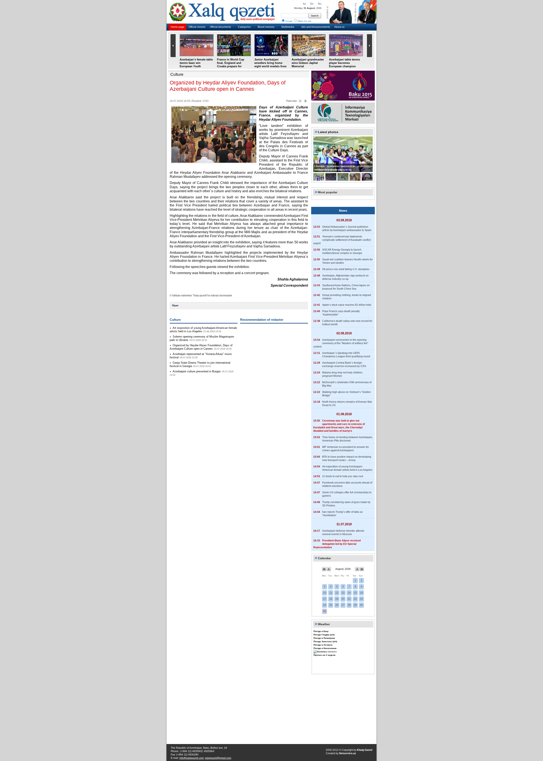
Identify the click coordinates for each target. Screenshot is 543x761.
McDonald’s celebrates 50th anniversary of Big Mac (346, 384)
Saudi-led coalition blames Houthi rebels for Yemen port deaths (347, 261)
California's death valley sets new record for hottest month (347, 323)
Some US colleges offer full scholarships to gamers (346, 494)
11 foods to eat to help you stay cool (342, 476)
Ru (319, 3)
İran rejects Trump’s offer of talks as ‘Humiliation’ (342, 513)
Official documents (220, 26)
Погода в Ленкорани (324, 638)
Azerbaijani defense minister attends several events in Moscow (343, 532)
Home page (177, 26)
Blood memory (266, 26)
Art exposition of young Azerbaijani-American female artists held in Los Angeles (347, 468)
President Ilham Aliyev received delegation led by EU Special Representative (337, 544)
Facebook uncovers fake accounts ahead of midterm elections (347, 484)
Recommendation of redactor (261, 319)
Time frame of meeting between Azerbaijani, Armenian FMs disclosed (347, 439)
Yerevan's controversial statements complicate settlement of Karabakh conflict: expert (342, 240)
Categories (244, 26)
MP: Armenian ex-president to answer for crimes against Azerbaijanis (345, 449)
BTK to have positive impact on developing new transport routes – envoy (346, 458)
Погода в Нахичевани (324, 648)
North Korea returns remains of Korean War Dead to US (347, 403)
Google (288, 21)
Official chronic (197, 26)
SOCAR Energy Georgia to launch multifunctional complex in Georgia (342, 251)
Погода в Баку (321, 631)
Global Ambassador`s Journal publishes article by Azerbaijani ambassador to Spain (346, 228)
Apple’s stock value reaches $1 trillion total (346, 304)
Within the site (304, 21)
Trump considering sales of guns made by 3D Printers (346, 504)
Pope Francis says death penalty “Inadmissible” (341, 313)
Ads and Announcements (315, 26)
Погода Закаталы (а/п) (325, 641)
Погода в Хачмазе (323, 645)
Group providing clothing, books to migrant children (346, 297)
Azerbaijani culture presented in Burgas (197, 371)
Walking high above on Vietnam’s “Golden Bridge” (346, 394)
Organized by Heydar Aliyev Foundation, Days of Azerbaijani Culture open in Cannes (201, 347)
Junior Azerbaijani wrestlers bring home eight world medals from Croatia (270, 64)
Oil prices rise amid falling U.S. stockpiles (345, 269)
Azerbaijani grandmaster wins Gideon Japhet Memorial (308, 63)
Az (304, 3)
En (311, 3)
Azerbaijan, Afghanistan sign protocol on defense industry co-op (345, 277)
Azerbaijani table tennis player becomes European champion (344, 63)
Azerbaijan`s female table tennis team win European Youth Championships (196, 64)
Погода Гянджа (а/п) (323, 634)
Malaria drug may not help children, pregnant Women (342, 374)
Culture (176, 74)
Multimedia (287, 26)
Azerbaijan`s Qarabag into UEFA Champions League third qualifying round (346, 355)
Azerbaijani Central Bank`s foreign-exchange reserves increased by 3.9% (344, 364)
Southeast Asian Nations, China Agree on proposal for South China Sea (346, 287)
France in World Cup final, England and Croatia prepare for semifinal (230, 64)
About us (339, 26)
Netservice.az (347, 753)
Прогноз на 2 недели (324, 655)
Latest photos (328, 132)
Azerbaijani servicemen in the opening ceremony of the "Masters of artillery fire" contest (340, 343)
